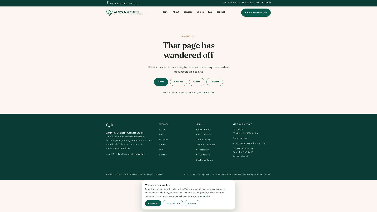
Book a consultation (256, 12)
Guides (200, 12)
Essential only (173, 203)
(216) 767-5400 (205, 92)
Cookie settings (204, 160)
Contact (220, 12)
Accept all (153, 203)
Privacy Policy (203, 129)
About (176, 12)
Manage (192, 203)
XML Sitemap (203, 154)
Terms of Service (204, 134)
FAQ (210, 12)
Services (187, 12)
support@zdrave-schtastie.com (249, 143)
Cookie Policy (203, 139)
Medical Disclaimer (206, 144)
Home (165, 12)
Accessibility (202, 149)
